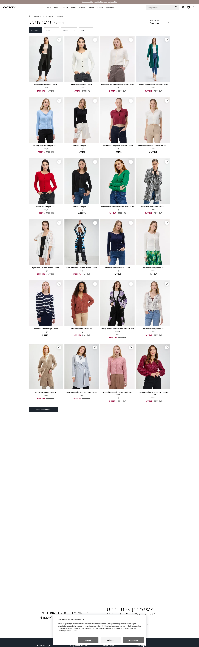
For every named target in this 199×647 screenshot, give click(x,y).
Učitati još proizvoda (43, 409)
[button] (167, 409)
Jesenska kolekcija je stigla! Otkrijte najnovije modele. (99, 2)
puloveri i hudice (48, 16)
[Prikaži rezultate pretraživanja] (176, 7)
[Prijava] (183, 7)
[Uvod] (29, 16)
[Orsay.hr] (9, 7)
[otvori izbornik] (51, 7)
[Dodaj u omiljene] (59, 40)
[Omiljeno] (188, 7)
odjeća (36, 16)
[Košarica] (193, 7)
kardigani (60, 16)
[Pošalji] (148, 625)
